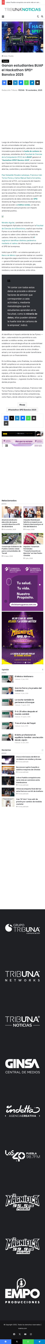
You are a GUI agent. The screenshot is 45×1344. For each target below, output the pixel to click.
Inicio (5, 56)
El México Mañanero (24, 676)
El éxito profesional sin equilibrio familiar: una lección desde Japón (29, 737)
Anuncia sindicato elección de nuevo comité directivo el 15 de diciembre (11, 523)
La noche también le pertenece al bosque (24, 701)
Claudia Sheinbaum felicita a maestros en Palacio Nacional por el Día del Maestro (33, 523)
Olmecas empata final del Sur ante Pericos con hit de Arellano (29, 790)
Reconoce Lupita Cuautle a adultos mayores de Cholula (28, 768)
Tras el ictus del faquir (25, 723)
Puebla (11, 56)
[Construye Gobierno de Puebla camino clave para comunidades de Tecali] (12, 538)
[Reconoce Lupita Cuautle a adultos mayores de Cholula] (8, 770)
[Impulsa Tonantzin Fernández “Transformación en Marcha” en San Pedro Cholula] (33, 538)
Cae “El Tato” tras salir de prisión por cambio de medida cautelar (29, 801)
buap (23, 405)
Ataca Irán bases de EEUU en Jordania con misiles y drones (28, 758)
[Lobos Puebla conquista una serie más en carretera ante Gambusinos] (8, 780)
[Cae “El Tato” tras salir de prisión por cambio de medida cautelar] (8, 802)
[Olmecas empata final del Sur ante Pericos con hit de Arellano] (8, 792)
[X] (10, 82)
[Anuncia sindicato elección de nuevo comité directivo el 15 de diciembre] (12, 512)
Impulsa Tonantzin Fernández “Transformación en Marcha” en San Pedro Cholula (32, 551)
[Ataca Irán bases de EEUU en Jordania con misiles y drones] (8, 760)
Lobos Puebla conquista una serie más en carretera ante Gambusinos (28, 780)
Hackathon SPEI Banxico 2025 (22, 410)
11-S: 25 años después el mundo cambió (26, 712)
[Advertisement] (22, 114)
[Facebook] (4, 82)
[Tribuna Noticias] (22, 9)
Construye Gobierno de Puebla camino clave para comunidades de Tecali (12, 549)
